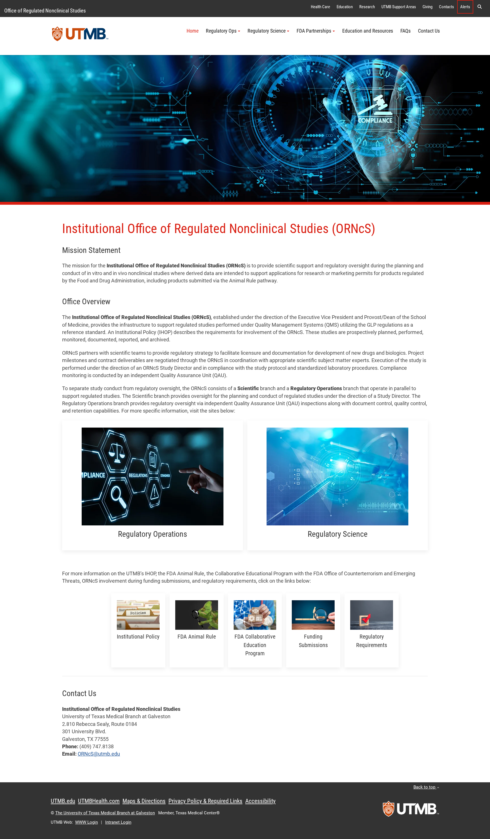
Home (192, 31)
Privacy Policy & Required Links (205, 801)
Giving (427, 6)
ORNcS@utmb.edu (99, 754)
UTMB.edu (63, 801)
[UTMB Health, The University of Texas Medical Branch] (411, 811)
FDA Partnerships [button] (314, 31)
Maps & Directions (144, 801)
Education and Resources (367, 31)
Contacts (446, 6)
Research (367, 6)
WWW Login (86, 822)
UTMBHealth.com (99, 801)
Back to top (424, 787)
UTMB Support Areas (398, 6)
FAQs (405, 31)
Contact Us (429, 31)
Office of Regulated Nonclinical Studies (45, 10)
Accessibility (260, 801)
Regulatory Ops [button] (221, 31)
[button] (479, 7)
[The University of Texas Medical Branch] (80, 36)
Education (345, 6)
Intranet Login (118, 822)
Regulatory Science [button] (267, 31)
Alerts (465, 6)
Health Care (320, 6)
